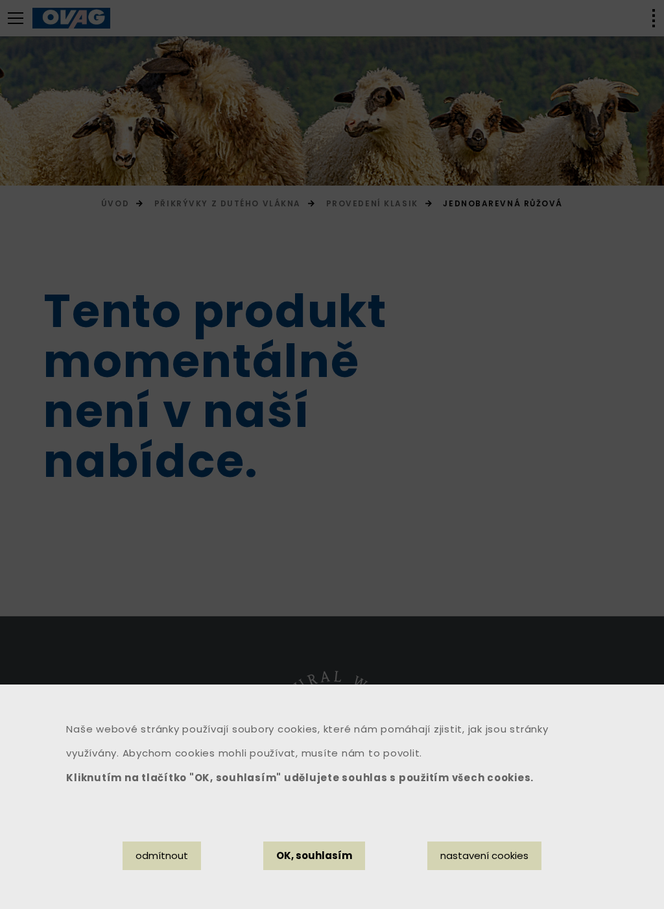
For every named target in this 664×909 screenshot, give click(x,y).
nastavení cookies (484, 855)
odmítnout (162, 855)
